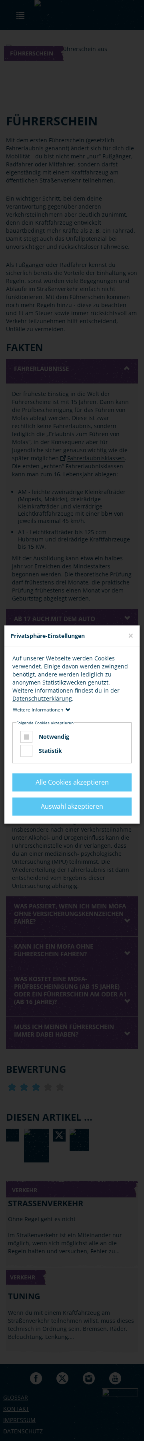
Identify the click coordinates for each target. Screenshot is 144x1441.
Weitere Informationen (38, 709)
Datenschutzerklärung (42, 698)
